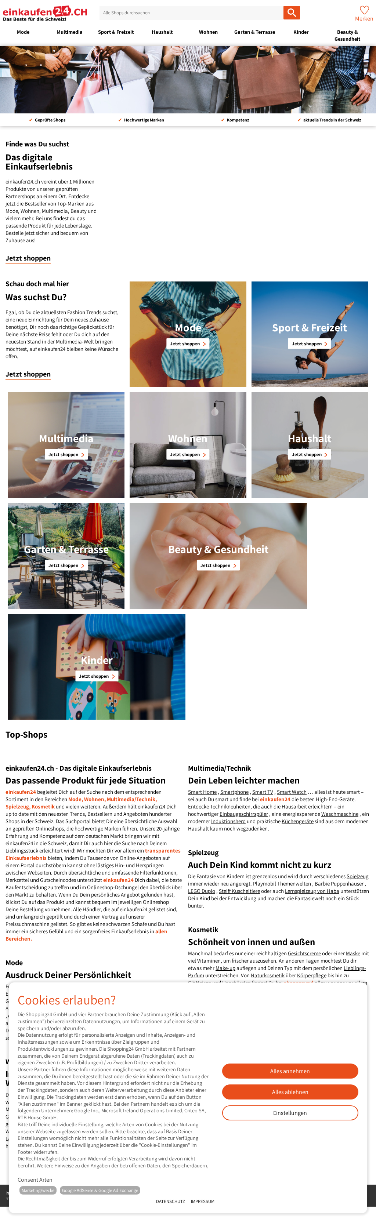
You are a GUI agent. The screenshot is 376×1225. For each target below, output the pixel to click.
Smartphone (234, 791)
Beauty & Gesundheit (347, 35)
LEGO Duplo (201, 890)
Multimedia (70, 31)
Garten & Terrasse (254, 31)
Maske (353, 953)
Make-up (225, 967)
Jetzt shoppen (28, 258)
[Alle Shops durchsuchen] (291, 12)
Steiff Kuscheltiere (239, 890)
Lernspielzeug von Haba (312, 890)
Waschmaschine (339, 813)
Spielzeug (358, 876)
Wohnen (208, 31)
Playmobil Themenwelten (282, 883)
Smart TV (262, 791)
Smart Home (202, 791)
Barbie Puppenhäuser (339, 883)
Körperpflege (311, 975)
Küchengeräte (298, 821)
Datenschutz (170, 1201)
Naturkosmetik (268, 975)
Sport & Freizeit (116, 31)
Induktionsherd (228, 821)
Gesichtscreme (304, 953)
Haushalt (162, 31)
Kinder (301, 31)
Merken (364, 18)
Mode (23, 31)
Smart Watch (292, 791)
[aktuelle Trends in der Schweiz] (188, 79)
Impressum (202, 1201)
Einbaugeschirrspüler (244, 813)
